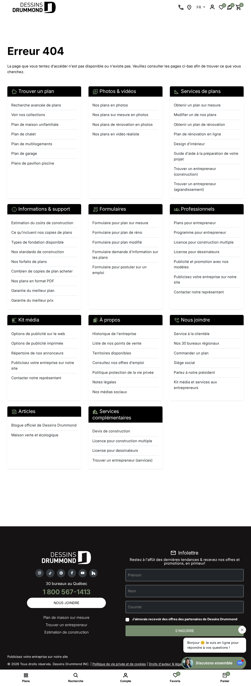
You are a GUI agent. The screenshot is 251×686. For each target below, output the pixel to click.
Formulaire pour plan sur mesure (120, 222)
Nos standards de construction (37, 251)
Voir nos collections (28, 114)
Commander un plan (191, 353)
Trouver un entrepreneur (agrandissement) (195, 186)
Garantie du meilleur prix (32, 300)
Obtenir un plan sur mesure (197, 105)
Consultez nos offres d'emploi (118, 362)
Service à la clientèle (192, 333)
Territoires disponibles (111, 353)
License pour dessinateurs (196, 251)
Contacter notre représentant (199, 292)
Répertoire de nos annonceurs (37, 353)
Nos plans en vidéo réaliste (115, 134)
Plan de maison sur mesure (66, 617)
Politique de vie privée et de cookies (119, 664)
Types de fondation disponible (37, 242)
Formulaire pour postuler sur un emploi (119, 270)
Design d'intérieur (189, 144)
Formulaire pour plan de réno (117, 232)
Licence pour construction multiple (204, 242)
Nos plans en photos (110, 105)
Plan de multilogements (31, 144)
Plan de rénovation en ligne (197, 134)
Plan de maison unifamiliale (35, 124)
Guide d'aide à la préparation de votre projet (206, 156)
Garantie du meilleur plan (32, 290)
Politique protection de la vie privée (123, 372)
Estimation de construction (66, 632)
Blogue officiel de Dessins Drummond (43, 425)
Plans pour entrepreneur (195, 222)
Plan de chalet (23, 134)
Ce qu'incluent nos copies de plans (41, 232)
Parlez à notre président (194, 372)
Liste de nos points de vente (116, 343)
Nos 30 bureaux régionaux (196, 343)
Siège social (184, 362)
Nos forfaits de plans (29, 261)
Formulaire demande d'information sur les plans (125, 254)
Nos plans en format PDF (32, 281)
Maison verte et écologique (34, 435)
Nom (132, 591)
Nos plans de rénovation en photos (122, 124)
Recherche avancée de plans (36, 105)
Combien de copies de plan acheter (42, 271)
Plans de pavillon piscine (32, 163)
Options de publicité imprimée (37, 343)
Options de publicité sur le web (38, 333)
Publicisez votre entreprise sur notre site (205, 279)
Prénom (134, 575)
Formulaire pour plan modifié (117, 242)
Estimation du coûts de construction (42, 222)
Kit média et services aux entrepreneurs (195, 385)
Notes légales (104, 382)
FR (199, 7)
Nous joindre (66, 603)
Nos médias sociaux (109, 391)
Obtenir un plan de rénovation (199, 124)
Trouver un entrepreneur (66, 624)
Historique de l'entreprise (114, 333)
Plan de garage (24, 153)
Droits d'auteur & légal (165, 664)
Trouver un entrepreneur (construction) (195, 171)
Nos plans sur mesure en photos (120, 114)
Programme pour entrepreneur (200, 232)
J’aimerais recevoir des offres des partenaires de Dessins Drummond (184, 619)
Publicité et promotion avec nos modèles (201, 264)
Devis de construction (111, 431)
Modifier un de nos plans (195, 114)
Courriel (135, 607)
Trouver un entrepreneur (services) (122, 460)
